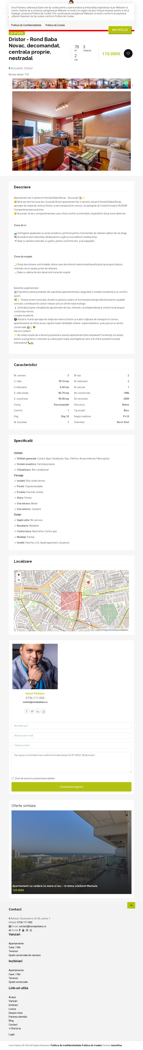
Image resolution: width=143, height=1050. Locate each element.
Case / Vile (14, 947)
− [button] (19, 580)
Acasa (12, 997)
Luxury (12, 1009)
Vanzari (13, 1001)
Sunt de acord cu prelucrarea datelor (35, 778)
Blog (11, 1020)
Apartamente (16, 943)
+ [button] (19, 575)
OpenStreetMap (111, 629)
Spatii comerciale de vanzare (25, 955)
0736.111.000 (35, 698)
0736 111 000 (24, 922)
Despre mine (16, 1013)
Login (12, 1034)
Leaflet (98, 629)
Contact (13, 1024)
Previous (10, 85)
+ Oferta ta (15, 1028)
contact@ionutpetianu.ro (32, 926)
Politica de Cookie (55, 25)
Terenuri (13, 951)
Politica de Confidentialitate (26, 25)
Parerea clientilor (18, 1016)
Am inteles (120, 29)
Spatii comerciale (18, 982)
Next (132, 85)
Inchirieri (13, 1005)
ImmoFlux (116, 1045)
